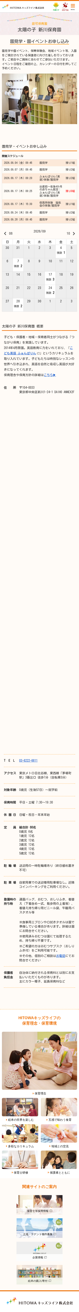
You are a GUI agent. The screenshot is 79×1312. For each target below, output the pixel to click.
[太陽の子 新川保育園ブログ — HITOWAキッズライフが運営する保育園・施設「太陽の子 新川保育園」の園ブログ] (23, 6)
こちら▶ (50, 374)
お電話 (60, 955)
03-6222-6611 (28, 760)
